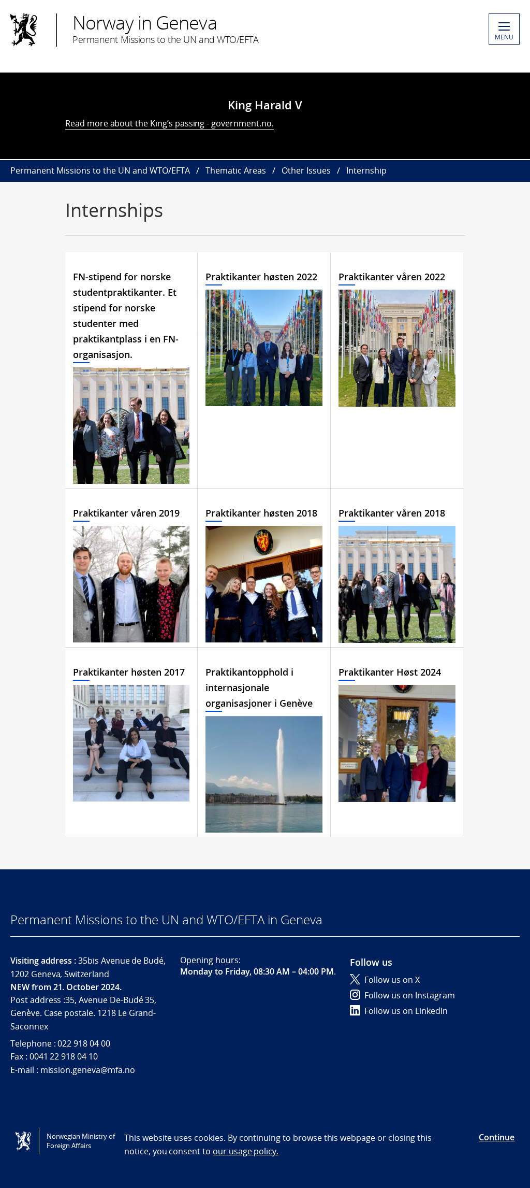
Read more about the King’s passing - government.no (168, 123)
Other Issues (306, 170)
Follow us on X (392, 979)
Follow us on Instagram (409, 995)
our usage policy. (245, 1151)
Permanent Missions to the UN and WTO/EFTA (100, 170)
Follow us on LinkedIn (406, 1011)
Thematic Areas (235, 170)
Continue (496, 1137)
